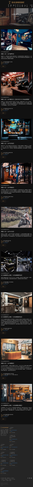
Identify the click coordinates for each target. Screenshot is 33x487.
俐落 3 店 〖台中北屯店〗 (8, 143)
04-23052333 (5, 110)
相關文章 (12, 478)
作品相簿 (10, 479)
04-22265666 (5, 375)
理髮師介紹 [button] (11, 6)
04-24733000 (5, 330)
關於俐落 (8, 5)
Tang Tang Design (3, 484)
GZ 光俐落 (25, 6)
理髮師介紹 (9, 478)
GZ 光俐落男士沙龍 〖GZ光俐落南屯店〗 (12, 317)
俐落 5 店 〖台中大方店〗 (8, 231)
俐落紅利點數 (22, 6)
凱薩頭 (10, 480)
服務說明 (6, 479)
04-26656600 (5, 416)
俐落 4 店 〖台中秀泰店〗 (8, 187)
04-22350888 (5, 242)
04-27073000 (5, 63)
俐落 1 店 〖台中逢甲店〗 (8, 54)
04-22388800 (5, 154)
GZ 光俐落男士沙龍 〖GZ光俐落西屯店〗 (12, 275)
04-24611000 (5, 284)
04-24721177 (5, 198)
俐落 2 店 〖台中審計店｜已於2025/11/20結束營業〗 (15, 99)
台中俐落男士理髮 (3, 478)
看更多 (3, 66)
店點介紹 (15, 5)
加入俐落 (13, 479)
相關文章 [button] (13, 5)
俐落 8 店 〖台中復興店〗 (8, 363)
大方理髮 (7, 480)
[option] (16, 39)
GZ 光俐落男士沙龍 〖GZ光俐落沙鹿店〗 (12, 405)
